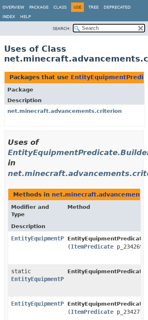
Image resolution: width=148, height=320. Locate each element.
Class (60, 7)
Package (39, 7)
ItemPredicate (92, 246)
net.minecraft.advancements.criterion (64, 111)
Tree (93, 7)
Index (8, 16)
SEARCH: (62, 28)
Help (25, 16)
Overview (13, 7)
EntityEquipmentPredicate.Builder (63, 238)
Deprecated (117, 7)
